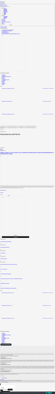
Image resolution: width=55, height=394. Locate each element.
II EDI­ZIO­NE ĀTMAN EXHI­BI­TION (5, 241)
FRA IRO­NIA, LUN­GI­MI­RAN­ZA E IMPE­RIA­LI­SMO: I (8, 288)
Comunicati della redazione (6, 76)
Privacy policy (49, 392)
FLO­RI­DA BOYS (4, 31)
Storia (3, 84)
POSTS (2, 192)
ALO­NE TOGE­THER (5, 32)
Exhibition (3, 77)
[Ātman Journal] (3, 6)
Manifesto (22, 126)
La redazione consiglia (5, 79)
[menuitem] (5, 10)
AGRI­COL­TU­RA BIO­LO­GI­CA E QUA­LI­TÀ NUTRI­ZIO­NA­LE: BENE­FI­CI (11, 278)
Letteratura (4, 80)
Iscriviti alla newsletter (30, 126)
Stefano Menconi (3, 190)
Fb (0, 2)
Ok (46, 392)
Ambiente (3, 74)
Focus (3, 336)
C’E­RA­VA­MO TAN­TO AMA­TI (4, 283)
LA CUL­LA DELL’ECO (3, 269)
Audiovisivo (4, 75)
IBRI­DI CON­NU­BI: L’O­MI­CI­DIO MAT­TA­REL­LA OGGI (11, 33)
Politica (3, 82)
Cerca (1, 194)
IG (0, 1)
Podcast (3, 81)
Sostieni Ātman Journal (12, 126)
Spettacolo (3, 83)
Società (3, 341)
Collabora (3, 126)
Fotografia (3, 337)
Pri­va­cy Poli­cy (4, 377)
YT (1, 3)
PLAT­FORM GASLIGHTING (4, 247)
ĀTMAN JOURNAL (3, 5)
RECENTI (15, 235)
